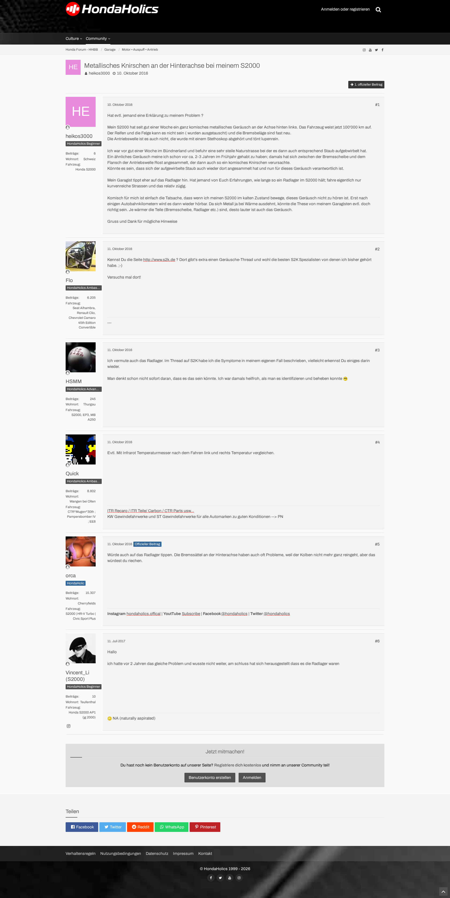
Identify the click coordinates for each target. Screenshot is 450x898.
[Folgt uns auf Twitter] (376, 50)
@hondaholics (234, 613)
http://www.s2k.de (159, 259)
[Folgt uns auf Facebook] (382, 50)
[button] (82, 827)
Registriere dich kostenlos (237, 765)
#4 (377, 442)
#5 (377, 544)
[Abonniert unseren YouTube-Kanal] (370, 50)
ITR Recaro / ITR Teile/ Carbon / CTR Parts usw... (150, 511)
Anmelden (252, 777)
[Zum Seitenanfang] (443, 891)
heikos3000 (99, 73)
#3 (377, 350)
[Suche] (378, 9)
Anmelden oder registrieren (345, 9)
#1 (377, 104)
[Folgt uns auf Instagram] (364, 50)
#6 (377, 641)
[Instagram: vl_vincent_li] (68, 726)
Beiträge (72, 153)
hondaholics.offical (144, 613)
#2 (377, 249)
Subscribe (191, 613)
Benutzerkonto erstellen (210, 777)
